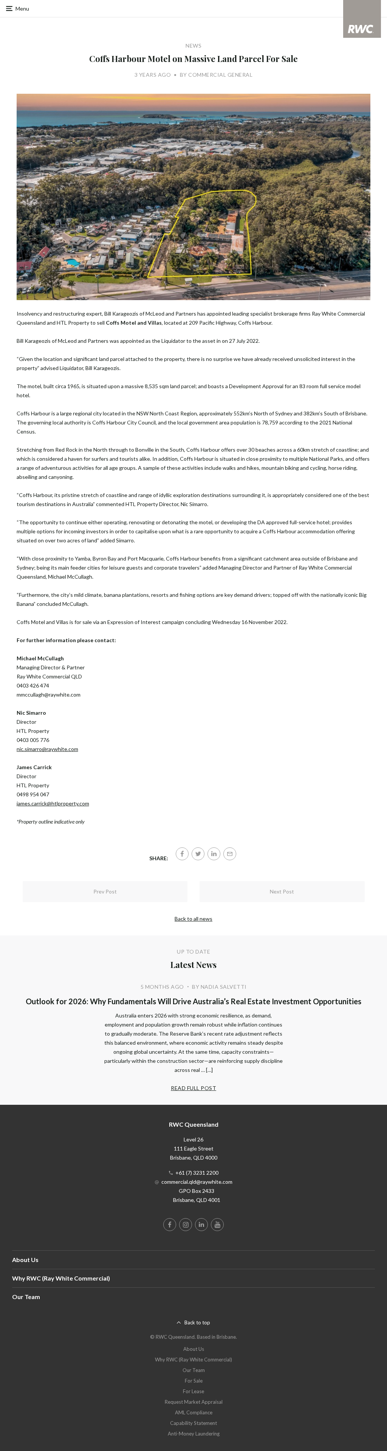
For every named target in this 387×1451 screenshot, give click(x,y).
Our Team (26, 1296)
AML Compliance (193, 1412)
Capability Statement (193, 1423)
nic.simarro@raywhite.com (47, 749)
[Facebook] (182, 853)
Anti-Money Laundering (194, 1434)
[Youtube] (217, 1224)
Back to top (197, 1322)
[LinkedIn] (213, 853)
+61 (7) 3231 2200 (196, 1172)
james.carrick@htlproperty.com (53, 803)
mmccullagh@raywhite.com (48, 694)
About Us (25, 1259)
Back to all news (193, 918)
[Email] (229, 853)
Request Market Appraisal (194, 1402)
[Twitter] (198, 853)
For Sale (194, 1381)
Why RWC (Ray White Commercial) (61, 1278)
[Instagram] (185, 1224)
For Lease (193, 1391)
